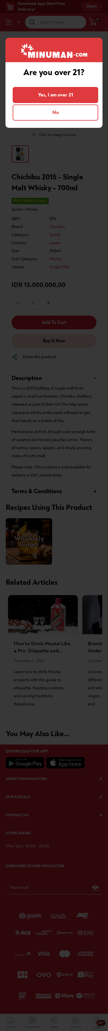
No (55, 112)
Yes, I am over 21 (55, 95)
